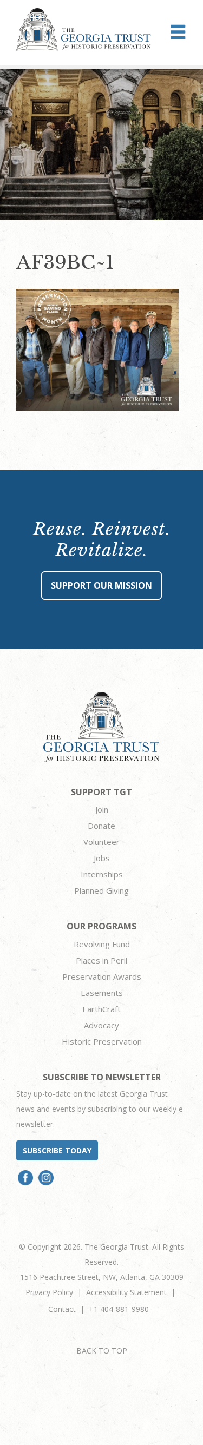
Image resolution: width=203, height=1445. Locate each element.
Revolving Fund (102, 944)
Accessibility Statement (126, 1292)
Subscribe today (57, 1150)
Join (101, 809)
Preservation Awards (101, 976)
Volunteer (101, 841)
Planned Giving (101, 890)
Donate (101, 825)
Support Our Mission (101, 585)
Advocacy (101, 1025)
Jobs (102, 858)
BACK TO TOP (101, 1350)
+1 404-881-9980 (119, 1309)
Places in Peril (101, 960)
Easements (102, 992)
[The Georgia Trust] (83, 29)
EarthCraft (101, 1009)
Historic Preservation (102, 1041)
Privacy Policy (49, 1292)
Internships (102, 874)
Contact (62, 1309)
